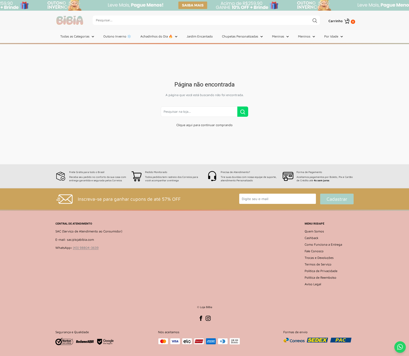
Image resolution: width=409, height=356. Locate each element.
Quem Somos (314, 231)
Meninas (278, 36)
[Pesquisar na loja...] (242, 112)
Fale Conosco (314, 251)
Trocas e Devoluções (319, 257)
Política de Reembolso (320, 277)
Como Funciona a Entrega (323, 244)
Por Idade (331, 36)
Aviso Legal (313, 284)
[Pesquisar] (314, 20)
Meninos (304, 36)
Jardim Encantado (200, 36)
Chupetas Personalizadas (240, 36)
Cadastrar (337, 199)
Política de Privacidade (321, 271)
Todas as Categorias (74, 36)
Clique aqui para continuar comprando (204, 125)
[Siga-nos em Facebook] (200, 318)
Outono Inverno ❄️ (117, 36)
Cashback (311, 238)
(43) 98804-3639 (86, 247)
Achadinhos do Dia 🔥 (156, 36)
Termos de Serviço (318, 264)
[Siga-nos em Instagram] (208, 318)
